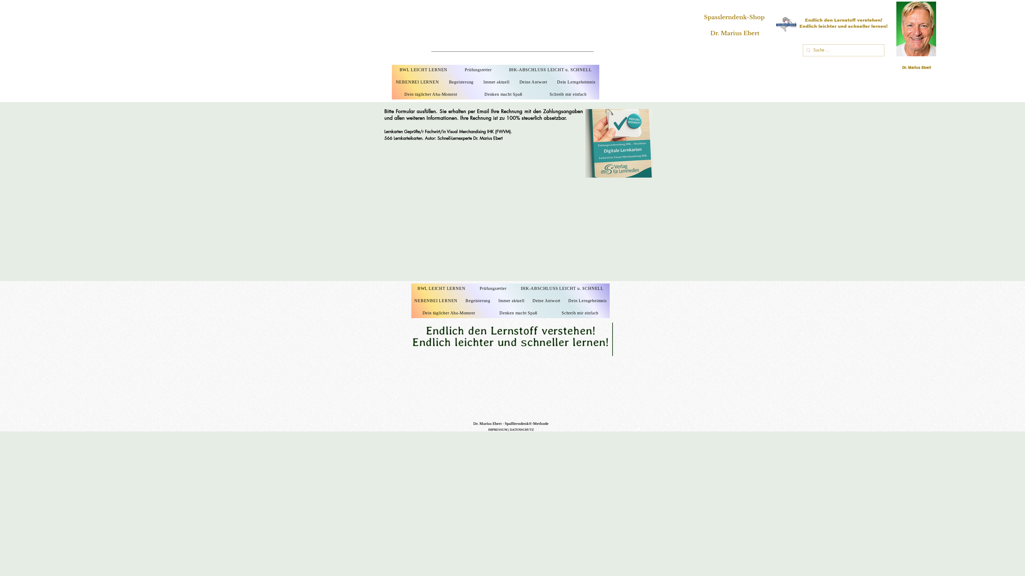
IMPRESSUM (497, 429)
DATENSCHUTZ (522, 429)
